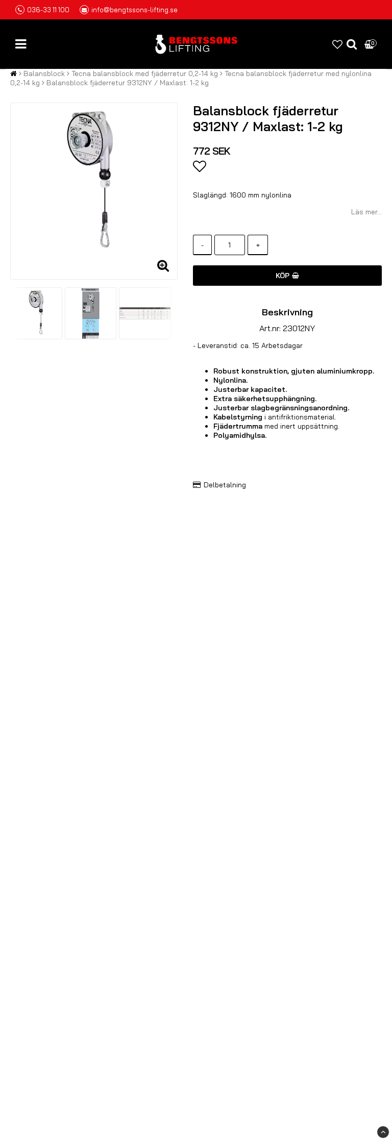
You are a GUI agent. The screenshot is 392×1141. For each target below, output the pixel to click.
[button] (337, 44)
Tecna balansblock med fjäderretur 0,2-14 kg (144, 73)
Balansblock (44, 73)
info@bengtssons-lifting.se (134, 10)
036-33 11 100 (48, 10)
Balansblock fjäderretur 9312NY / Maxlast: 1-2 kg (127, 82)
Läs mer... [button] (366, 211)
